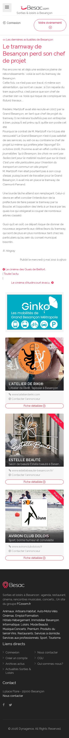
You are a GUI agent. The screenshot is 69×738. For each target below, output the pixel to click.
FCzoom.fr (24, 604)
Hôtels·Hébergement (16, 620)
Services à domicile (47, 633)
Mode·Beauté (39, 624)
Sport (43, 637)
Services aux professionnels (21, 637)
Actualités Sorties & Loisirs (18, 670)
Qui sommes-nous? (50, 663)
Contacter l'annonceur (26, 398)
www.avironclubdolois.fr (27, 546)
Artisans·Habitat (25, 611)
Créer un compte (16, 658)
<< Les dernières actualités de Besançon (28, 39)
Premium (33, 629)
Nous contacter (47, 652)
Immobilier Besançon (45, 620)
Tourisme (54, 637)
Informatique (11, 624)
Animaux (8, 611)
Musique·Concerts (14, 629)
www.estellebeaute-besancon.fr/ (32, 470)
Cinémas (8, 615)
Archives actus (15, 663)
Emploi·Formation (26, 615)
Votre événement (50, 22)
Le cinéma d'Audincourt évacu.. (31, 282)
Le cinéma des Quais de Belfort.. (25, 269)
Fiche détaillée (33, 405)
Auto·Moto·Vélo (47, 611)
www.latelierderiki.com (26, 394)
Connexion (13, 23)
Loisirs (25, 624)
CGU (40, 658)
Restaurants (25, 633)
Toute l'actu (11, 273)
